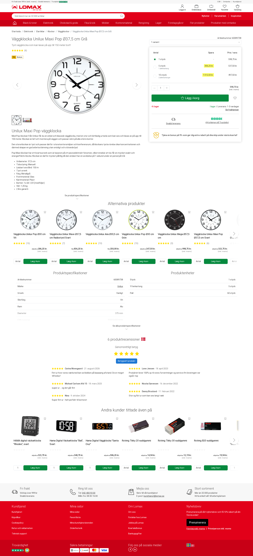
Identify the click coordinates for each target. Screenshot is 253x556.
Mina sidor (75, 512)
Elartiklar (40, 31)
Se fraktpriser (232, 110)
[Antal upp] (167, 88)
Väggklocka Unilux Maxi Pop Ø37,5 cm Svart (208, 236)
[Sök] (121, 16)
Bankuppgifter (135, 533)
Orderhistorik (76, 528)
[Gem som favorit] (45, 212)
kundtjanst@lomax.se (154, 496)
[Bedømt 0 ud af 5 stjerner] (19, 450)
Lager (158, 23)
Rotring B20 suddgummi (206, 440)
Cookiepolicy (17, 523)
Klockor (51, 31)
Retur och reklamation (22, 528)
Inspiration (236, 16)
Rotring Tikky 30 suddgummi (172, 440)
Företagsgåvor (175, 23)
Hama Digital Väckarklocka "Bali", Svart (66, 442)
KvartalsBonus (135, 528)
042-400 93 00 (88, 493)
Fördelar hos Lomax (137, 517)
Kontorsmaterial (124, 23)
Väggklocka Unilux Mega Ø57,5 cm (173, 236)
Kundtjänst (237, 2)
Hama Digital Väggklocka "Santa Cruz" (102, 442)
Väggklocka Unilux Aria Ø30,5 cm (102, 234)
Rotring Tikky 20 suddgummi (136, 440)
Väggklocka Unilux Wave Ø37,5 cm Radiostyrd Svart (65, 236)
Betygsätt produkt (126, 361)
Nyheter (206, 16)
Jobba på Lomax (136, 523)
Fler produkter (197, 23)
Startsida (16, 31)
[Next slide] (234, 233)
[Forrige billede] (17, 85)
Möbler (105, 23)
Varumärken (220, 16)
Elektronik (48, 23)
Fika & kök (90, 23)
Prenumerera (197, 522)
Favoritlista (75, 517)
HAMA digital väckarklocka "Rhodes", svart (27, 442)
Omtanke (226, 2)
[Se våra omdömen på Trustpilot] (18, 550)
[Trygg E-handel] (27, 550)
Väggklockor (63, 31)
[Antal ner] (154, 88)
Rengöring (144, 23)
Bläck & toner (30, 23)
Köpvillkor (16, 517)
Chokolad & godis (69, 23)
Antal (17, 261)
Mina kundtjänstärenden (81, 523)
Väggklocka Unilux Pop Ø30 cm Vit (29, 236)
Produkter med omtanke (223, 23)
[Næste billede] (137, 85)
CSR (218, 2)
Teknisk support (19, 533)
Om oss (132, 512)
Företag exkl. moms (196, 528)
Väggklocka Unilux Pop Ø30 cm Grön (138, 236)
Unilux (120, 286)
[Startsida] (14, 23)
